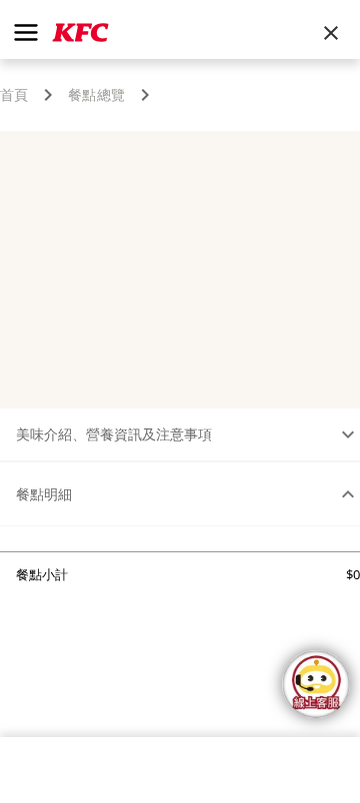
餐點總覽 (96, 95)
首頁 (14, 95)
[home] (80, 32)
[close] (331, 33)
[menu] (26, 32)
